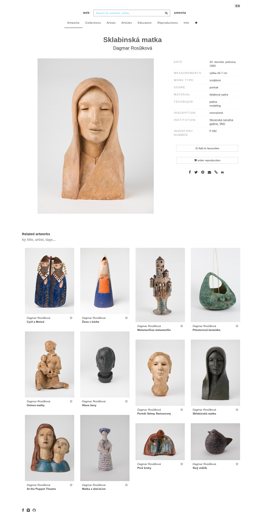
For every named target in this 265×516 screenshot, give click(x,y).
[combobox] (132, 13)
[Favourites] (196, 23)
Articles (126, 22)
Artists (111, 22)
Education (145, 22)
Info (186, 22)
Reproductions (168, 22)
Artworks (73, 22)
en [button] (238, 6)
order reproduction (208, 160)
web (86, 12)
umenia (180, 12)
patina (213, 101)
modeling (215, 105)
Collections (93, 22)
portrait (214, 87)
